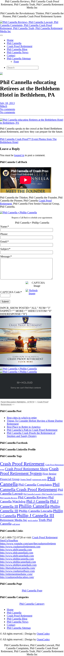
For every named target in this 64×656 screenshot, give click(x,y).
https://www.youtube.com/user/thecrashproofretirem (28, 543)
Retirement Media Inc (13, 520)
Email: (4, 241)
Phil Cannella (14, 43)
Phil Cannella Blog (17, 49)
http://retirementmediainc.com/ (16, 574)
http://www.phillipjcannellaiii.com (18, 564)
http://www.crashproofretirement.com (20, 546)
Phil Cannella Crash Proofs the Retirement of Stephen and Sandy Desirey (31, 435)
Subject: (5, 249)
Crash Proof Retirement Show (26, 469)
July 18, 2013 (7, 103)
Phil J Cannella (37, 501)
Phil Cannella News (17, 52)
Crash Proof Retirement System (29, 471)
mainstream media (39, 479)
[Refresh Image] (32, 293)
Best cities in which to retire (22, 417)
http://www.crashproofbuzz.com (17, 571)
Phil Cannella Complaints (35, 484)
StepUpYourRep (9, 540)
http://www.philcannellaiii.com (16, 552)
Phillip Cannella (34, 506)
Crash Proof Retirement (19, 46)
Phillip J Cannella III (35, 515)
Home (10, 40)
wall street (16, 524)
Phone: (4, 234)
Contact (11, 55)
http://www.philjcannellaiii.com (17, 555)
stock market (33, 520)
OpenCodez (43, 633)
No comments (7, 109)
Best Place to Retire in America (23, 426)
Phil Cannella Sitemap (19, 58)
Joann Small (26, 479)
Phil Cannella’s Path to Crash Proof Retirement (32, 430)
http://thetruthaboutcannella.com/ (17, 568)
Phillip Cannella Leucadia (35, 511)
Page (16, 61)
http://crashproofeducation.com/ (17, 577)
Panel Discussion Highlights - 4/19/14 (17, 401)
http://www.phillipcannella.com (17, 558)
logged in (19, 155)
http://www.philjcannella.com (16, 549)
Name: (4, 226)
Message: (6, 256)
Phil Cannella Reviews (33, 497)
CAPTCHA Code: (11, 292)
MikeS (3, 106)
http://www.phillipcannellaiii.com (18, 561)
